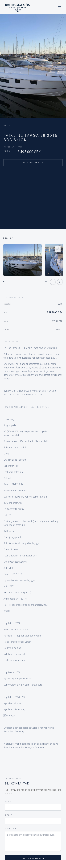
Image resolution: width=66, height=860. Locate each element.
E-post (8, 815)
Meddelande (12, 828)
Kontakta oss (31, 163)
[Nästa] (60, 282)
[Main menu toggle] (59, 7)
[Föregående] (53, 282)
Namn (8, 801)
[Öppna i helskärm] (58, 249)
